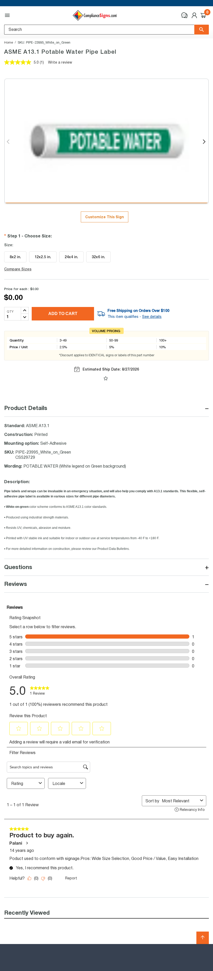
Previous (8, 142)
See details (152, 316)
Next (204, 142)
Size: (8, 245)
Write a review (60, 62)
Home (8, 42)
